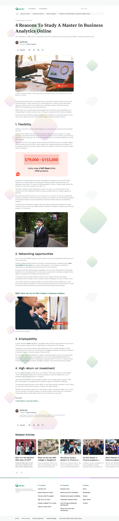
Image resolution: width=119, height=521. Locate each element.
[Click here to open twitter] (42, 50)
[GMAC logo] (20, 9)
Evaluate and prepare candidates (70, 496)
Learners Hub (42, 489)
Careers (85, 496)
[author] (17, 43)
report (29, 343)
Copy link (22, 50)
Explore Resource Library (45, 492)
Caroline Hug (23, 42)
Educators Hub (64, 489)
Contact (85, 503)
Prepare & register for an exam (47, 503)
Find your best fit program (46, 496)
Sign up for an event (44, 499)
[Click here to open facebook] (33, 50)
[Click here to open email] (29, 50)
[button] (17, 14)
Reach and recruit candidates (69, 492)
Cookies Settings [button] (51, 518)
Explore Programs (51, 13)
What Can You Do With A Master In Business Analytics (43, 293)
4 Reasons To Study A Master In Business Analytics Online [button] (74, 13)
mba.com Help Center (44, 506)
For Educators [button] (43, 8)
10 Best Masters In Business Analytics (26, 401)
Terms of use (26, 518)
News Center (87, 499)
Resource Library (25, 13)
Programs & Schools (38, 13)
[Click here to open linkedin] (38, 50)
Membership (86, 492)
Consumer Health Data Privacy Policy (70, 518)
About (85, 489)
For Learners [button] (31, 8)
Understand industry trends (68, 499)
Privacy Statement (37, 518)
